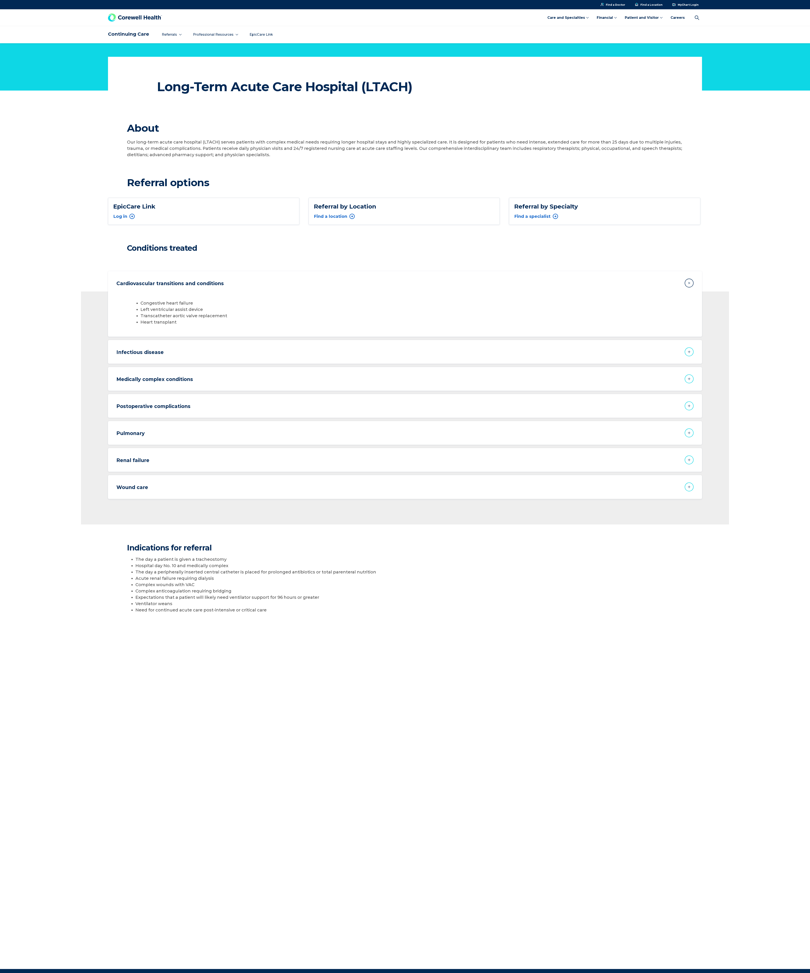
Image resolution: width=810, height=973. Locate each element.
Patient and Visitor (642, 18)
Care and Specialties (566, 18)
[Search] (697, 18)
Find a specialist (532, 216)
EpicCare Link (261, 35)
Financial (605, 18)
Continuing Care (128, 34)
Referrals (169, 35)
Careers (678, 18)
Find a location (330, 216)
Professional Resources (213, 35)
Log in (120, 216)
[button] (405, 283)
